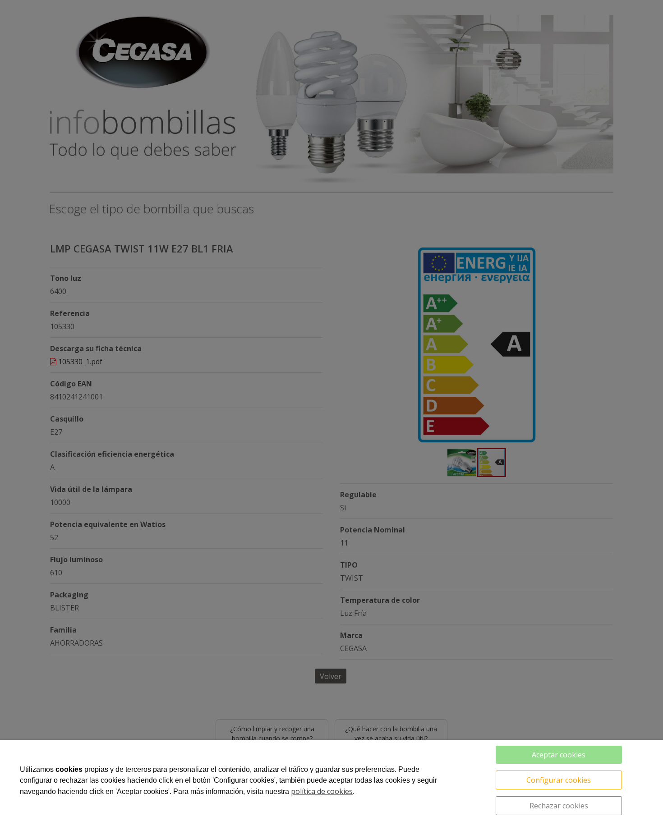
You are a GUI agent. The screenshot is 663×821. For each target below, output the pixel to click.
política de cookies (322, 791)
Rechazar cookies (558, 806)
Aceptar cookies (558, 755)
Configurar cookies (558, 780)
